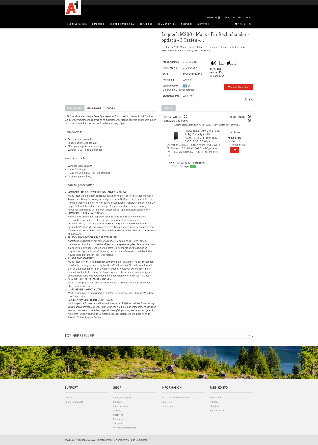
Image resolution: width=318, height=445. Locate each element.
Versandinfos (217, 76)
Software (203, 24)
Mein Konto (216, 397)
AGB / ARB (166, 402)
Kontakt (69, 397)
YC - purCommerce (136, 440)
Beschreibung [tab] (74, 108)
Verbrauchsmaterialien (124, 427)
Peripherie (118, 419)
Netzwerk (186, 24)
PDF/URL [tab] (110, 108)
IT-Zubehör (146, 24)
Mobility (117, 410)
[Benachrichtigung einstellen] (252, 99)
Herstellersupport (74, 402)
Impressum (167, 406)
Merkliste (214, 406)
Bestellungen (217, 410)
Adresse (214, 402)
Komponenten (120, 406)
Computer (98, 24)
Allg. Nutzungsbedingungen (175, 397)
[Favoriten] (249, 99)
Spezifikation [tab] (94, 108)
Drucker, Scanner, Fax (122, 24)
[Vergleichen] (245, 99)
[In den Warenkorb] (234, 150)
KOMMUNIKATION (167, 24)
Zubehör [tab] (168, 108)
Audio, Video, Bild (77, 24)
